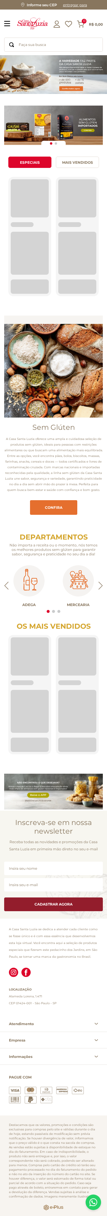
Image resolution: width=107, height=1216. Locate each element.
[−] (17, 260)
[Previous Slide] (6, 559)
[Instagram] (13, 970)
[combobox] (53, 45)
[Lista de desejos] (68, 26)
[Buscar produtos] (11, 44)
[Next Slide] (100, 559)
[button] (53, 5)
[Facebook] (26, 970)
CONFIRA (53, 481)
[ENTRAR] (57, 24)
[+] (44, 260)
